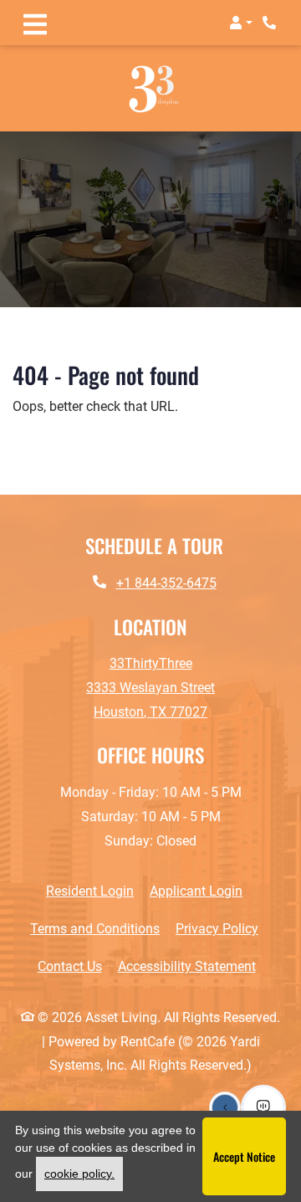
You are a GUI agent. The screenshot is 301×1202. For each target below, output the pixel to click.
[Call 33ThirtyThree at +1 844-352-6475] (271, 23)
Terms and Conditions (95, 929)
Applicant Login (196, 891)
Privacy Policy (217, 929)
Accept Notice (244, 1156)
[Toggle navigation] (35, 23)
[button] (240, 23)
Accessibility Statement (187, 966)
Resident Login (90, 891)
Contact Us (70, 967)
